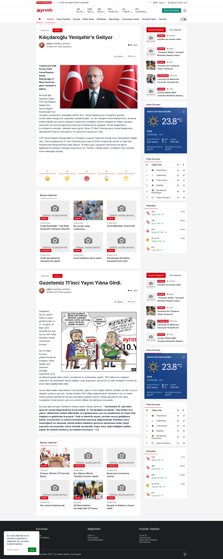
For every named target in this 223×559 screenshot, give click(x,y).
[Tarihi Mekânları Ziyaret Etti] (121, 215)
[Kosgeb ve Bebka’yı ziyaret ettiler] (121, 495)
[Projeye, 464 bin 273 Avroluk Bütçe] (55, 463)
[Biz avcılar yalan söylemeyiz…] (88, 215)
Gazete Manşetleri (95, 540)
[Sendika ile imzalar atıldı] (165, 38)
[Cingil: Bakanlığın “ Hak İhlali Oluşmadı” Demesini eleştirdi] (55, 215)
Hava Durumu (145, 538)
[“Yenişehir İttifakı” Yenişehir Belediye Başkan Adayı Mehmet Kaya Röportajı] (165, 52)
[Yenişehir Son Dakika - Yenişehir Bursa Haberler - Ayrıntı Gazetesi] (45, 10)
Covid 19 (143, 535)
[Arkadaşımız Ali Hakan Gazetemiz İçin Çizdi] (121, 247)
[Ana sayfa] (39, 19)
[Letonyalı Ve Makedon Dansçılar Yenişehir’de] (165, 79)
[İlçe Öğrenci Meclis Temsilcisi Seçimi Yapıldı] (88, 463)
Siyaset (76, 19)
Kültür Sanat (88, 19)
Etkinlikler (101, 19)
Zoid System (75, 554)
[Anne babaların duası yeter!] (88, 247)
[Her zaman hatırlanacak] (55, 495)
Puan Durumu (144, 542)
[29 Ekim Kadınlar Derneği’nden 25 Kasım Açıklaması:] (88, 495)
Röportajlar (114, 19)
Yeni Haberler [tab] (175, 30)
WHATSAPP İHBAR (171, 10)
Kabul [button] (32, 550)
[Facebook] (185, 554)
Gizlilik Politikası (13, 550)
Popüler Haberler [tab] (156, 30)
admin (49, 43)
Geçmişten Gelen (130, 19)
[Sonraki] (56, 2)
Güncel (50, 19)
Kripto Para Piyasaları (148, 540)
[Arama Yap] (184, 10)
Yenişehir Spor (149, 19)
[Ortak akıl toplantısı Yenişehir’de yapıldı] (55, 247)
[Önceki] (53, 2)
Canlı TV (91, 535)
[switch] (183, 19)
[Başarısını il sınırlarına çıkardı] (121, 463)
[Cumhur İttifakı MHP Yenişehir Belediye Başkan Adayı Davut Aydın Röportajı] (165, 92)
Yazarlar (163, 19)
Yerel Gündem (63, 19)
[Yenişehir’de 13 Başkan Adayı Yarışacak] (165, 65)
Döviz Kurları (93, 538)
